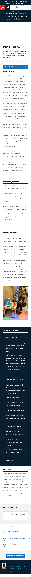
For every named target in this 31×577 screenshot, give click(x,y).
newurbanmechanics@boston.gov (20, 538)
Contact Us (14, 571)
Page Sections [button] (9, 66)
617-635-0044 (12, 544)
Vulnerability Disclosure (19, 566)
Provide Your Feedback (15, 555)
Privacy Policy (15, 565)
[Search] (28, 7)
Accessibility (15, 569)
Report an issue (16, 563)
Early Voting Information (15, 19)
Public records (16, 568)
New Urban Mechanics (11, 531)
